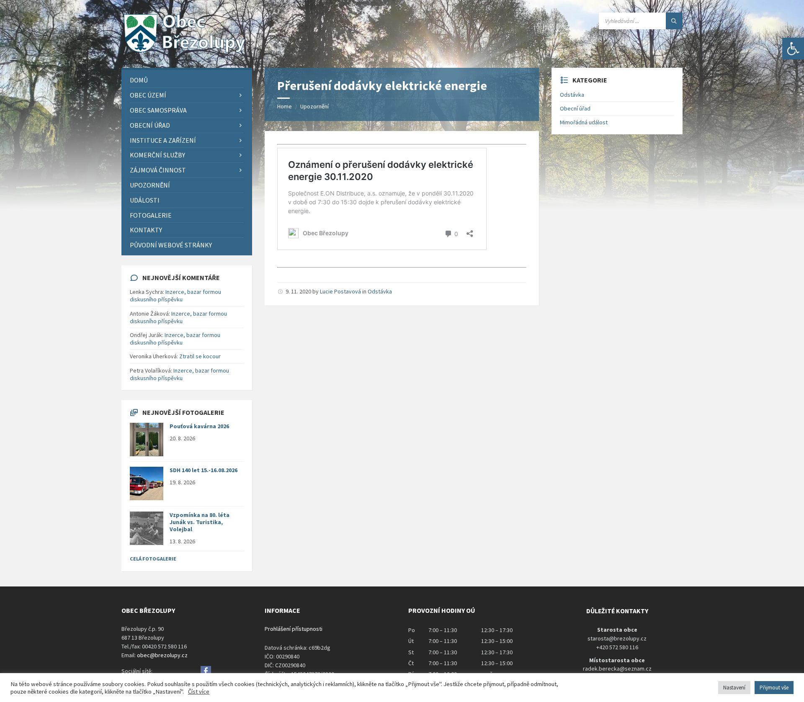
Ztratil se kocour (200, 356)
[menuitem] (187, 80)
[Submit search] (674, 21)
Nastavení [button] (734, 687)
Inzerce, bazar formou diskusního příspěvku (175, 295)
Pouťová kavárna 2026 (199, 426)
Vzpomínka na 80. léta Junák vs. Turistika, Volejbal (199, 522)
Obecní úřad (575, 108)
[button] (793, 48)
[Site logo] (184, 51)
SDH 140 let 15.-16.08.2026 (203, 470)
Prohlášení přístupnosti (293, 629)
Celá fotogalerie (153, 558)
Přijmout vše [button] (774, 687)
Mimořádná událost (584, 122)
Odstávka (380, 291)
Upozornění (314, 106)
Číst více (198, 691)
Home (284, 106)
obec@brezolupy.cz (162, 655)
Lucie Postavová (340, 291)
